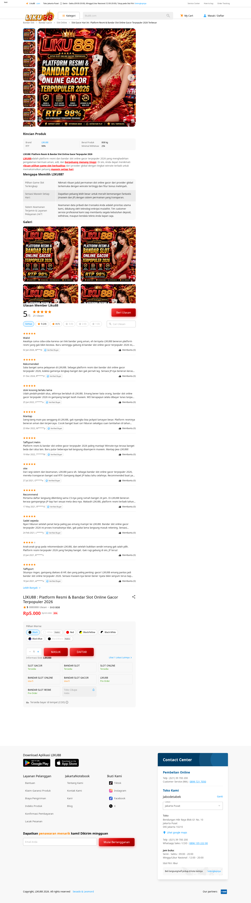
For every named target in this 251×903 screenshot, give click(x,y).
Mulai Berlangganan (117, 842)
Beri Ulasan (123, 312)
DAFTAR (82, 652)
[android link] (36, 763)
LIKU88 (44, 142)
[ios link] (67, 763)
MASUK (56, 652)
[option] (29, 34)
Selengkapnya (140, 3)
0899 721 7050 (198, 781)
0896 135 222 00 (198, 843)
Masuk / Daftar (216, 15)
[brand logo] (39, 15)
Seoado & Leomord (83, 891)
